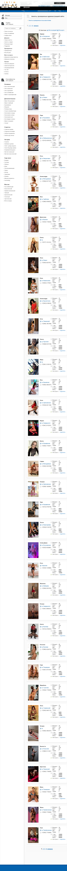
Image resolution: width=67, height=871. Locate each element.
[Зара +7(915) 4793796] (33, 502)
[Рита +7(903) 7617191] (33, 156)
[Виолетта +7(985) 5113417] (33, 746)
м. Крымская (45, 382)
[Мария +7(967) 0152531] (33, 421)
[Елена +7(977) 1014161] (33, 237)
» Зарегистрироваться (58, 6)
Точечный (7, 196)
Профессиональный (9, 190)
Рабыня (6, 164)
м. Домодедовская (46, 240)
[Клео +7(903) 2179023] (33, 278)
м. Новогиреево (46, 525)
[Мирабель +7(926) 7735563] (33, 685)
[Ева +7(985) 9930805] (33, 54)
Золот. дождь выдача (10, 146)
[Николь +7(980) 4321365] (33, 95)
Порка (6, 170)
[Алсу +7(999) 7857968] (33, 319)
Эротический (7, 198)
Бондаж (6, 160)
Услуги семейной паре (10, 111)
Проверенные (8, 50)
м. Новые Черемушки (45, 98)
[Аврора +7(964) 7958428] (33, 34)
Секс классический (9, 86)
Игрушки (6, 107)
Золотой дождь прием (10, 148)
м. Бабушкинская (47, 138)
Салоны (6, 73)
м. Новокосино (46, 280)
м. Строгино (45, 687)
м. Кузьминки (46, 117)
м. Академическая (46, 729)
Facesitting (7, 180)
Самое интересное (9, 65)
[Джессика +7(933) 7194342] (33, 217)
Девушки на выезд (9, 59)
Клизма (6, 176)
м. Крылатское (46, 301)
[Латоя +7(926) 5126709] (33, 522)
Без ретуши (7, 52)
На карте (61, 30)
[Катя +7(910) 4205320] (33, 136)
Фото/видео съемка (9, 119)
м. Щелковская (46, 402)
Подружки (7, 46)
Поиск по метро (8, 31)
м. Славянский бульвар (46, 708)
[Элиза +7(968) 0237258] (33, 339)
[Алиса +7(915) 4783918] (33, 624)
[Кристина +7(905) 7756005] (33, 767)
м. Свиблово (45, 199)
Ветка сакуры (8, 200)
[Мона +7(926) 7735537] (33, 787)
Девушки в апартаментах (11, 57)
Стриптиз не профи (9, 131)
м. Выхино (45, 219)
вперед (36, 26)
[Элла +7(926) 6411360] (33, 400)
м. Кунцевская (46, 443)
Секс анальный (8, 88)
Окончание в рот (8, 117)
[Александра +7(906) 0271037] (33, 176)
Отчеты (6, 71)
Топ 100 (6, 69)
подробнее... (63, 45)
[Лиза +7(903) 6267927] (33, 258)
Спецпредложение (9, 67)
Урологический (8, 194)
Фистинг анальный (9, 152)
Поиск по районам (9, 33)
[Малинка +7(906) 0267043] (33, 583)
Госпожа (6, 162)
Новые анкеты (8, 40)
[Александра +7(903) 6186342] (33, 298)
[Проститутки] (10, 6)
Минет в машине (8, 121)
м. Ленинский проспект (46, 322)
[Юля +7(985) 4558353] (33, 197)
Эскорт (6, 123)
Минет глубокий (8, 103)
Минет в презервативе (10, 94)
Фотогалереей (53, 30)
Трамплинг (7, 174)
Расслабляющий (8, 186)
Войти (59, 3)
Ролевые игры (8, 109)
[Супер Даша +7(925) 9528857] (33, 543)
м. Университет (46, 77)
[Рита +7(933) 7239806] (33, 563)
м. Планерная (46, 667)
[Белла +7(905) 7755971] (33, 441)
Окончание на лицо (9, 115)
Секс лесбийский (8, 92)
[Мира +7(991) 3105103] (33, 359)
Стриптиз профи (8, 129)
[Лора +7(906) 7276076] (33, 115)
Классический (8, 188)
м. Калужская (46, 36)
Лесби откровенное (9, 133)
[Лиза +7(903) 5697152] (33, 705)
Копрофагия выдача (9, 150)
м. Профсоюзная (47, 810)
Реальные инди (8, 44)
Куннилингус (7, 105)
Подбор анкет (8, 35)
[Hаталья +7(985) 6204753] (33, 644)
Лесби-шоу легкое (9, 135)
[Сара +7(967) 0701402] (33, 665)
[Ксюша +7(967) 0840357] (33, 604)
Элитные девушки (9, 63)
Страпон (6, 141)
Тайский (6, 192)
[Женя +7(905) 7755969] (33, 807)
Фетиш (6, 172)
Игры (5, 166)
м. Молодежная (46, 179)
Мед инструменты (9, 178)
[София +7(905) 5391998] (33, 461)
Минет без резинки (9, 101)
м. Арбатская (45, 56)
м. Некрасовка (46, 158)
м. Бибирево (45, 586)
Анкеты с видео (8, 42)
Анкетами (43, 30)
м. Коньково (45, 748)
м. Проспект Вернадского (45, 342)
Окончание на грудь (9, 113)
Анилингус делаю (9, 143)
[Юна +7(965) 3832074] (33, 380)
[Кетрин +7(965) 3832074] (33, 726)
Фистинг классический (10, 154)
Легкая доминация (9, 168)
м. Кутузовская (46, 545)
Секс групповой (8, 90)
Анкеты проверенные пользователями (40, 20)
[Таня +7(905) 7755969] (33, 828)
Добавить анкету (45, 6)
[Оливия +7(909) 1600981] (33, 482)
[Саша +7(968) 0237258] (33, 74)
